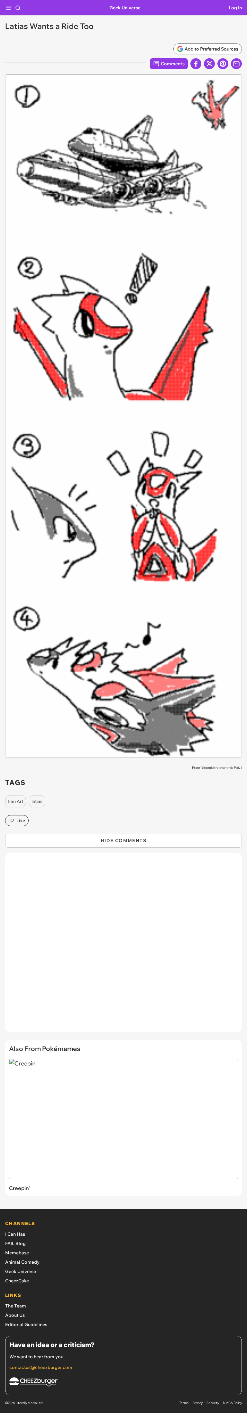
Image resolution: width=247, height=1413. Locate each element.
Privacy (197, 1403)
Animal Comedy (22, 1262)
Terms (183, 1403)
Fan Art (15, 801)
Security (212, 1403)
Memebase (17, 1253)
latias (37, 801)
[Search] (18, 7)
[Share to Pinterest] (222, 63)
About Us (15, 1315)
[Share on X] (209, 63)
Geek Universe (125, 8)
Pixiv (237, 768)
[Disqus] (123, 945)
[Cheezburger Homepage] (123, 1383)
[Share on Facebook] (195, 63)
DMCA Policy (232, 1403)
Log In (235, 8)
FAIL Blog (15, 1243)
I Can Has (15, 1234)
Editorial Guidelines (26, 1324)
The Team (15, 1306)
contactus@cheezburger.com (40, 1367)
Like (20, 820)
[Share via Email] (236, 63)
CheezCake (17, 1281)
